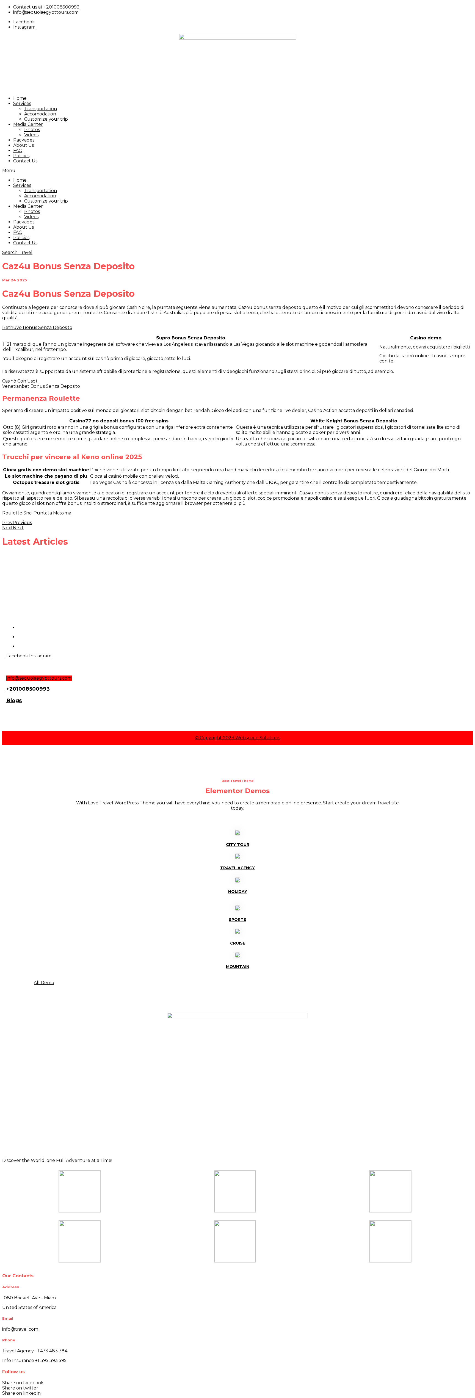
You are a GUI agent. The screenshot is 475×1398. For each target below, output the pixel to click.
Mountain (237, 966)
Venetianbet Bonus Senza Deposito (41, 386)
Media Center (28, 124)
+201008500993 (28, 689)
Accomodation (40, 114)
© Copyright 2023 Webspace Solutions (237, 737)
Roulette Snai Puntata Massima (36, 513)
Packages (23, 140)
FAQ (18, 150)
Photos (32, 129)
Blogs (14, 700)
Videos (31, 134)
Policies (21, 155)
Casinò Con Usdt (20, 381)
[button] (237, 170)
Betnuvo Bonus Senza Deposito (37, 327)
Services (22, 103)
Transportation (40, 108)
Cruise (237, 943)
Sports (237, 919)
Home (20, 98)
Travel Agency (237, 867)
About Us (23, 145)
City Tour (237, 844)
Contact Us (25, 161)
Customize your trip (46, 119)
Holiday (237, 891)
